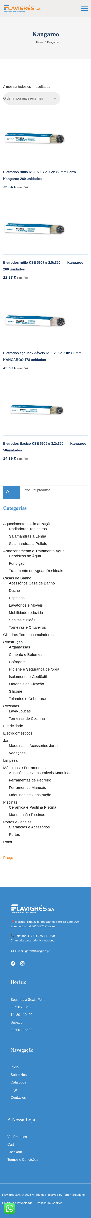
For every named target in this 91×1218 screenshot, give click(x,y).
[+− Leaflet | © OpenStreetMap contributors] (45, 274)
